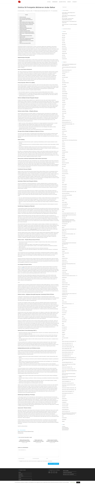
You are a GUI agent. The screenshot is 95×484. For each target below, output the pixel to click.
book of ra (63, 175)
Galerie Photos (21, 475)
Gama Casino (64, 225)
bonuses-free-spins (65, 171)
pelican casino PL (64, 307)
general (63, 227)
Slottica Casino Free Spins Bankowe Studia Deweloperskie (52, 441)
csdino (63, 211)
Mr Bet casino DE (64, 288)
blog (62, 168)
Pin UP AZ (63, 309)
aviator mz (63, 146)
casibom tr (63, 180)
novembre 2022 (64, 58)
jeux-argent (63, 235)
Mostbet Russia (64, 277)
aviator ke (63, 144)
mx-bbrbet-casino (64, 291)
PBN (62, 305)
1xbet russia (64, 109)
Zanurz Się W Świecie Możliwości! (25, 18)
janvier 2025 (64, 46)
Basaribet (63, 157)
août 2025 (63, 35)
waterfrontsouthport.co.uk (66, 411)
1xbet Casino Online (65, 98)
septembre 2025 (64, 33)
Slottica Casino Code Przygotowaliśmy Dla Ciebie (38, 441)
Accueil (20, 472)
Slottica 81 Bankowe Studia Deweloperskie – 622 (69, 357)
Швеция (63, 421)
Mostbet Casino (64, 260)
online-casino (64, 298)
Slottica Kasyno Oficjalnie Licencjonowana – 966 (69, 387)
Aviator (63, 132)
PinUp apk (63, 318)
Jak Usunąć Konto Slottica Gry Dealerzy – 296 (68, 233)
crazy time (63, 209)
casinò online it (64, 189)
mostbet (63, 256)
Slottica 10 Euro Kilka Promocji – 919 (67, 343)
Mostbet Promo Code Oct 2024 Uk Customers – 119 (69, 275)
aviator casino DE (64, 136)
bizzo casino (64, 166)
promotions (64, 330)
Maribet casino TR (64, 249)
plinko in (63, 325)
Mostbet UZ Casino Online (66, 284)
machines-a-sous (64, 247)
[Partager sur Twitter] (49, 472)
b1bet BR (63, 153)
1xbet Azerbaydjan (65, 93)
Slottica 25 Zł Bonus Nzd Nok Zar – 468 (67, 352)
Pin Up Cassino (64, 312)
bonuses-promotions (65, 173)
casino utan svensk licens (65, 193)
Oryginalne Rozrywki (23, 26)
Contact (20, 477)
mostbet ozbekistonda (65, 273)
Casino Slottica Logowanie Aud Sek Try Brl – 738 (69, 191)
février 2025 (63, 44)
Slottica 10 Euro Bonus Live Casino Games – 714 (69, 341)
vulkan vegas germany (65, 409)
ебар (63, 415)
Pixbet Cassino (64, 321)
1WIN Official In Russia (65, 82)
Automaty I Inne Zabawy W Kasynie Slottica (27, 31)
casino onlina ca (64, 186)
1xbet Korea (64, 104)
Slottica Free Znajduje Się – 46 (66, 381)
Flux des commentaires (65, 428)
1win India (63, 80)
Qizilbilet (63, 332)
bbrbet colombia (64, 159)
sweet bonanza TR (64, 400)
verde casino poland (65, 405)
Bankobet (63, 155)
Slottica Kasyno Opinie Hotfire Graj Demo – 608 (69, 389)
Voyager (20, 479)
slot (62, 339)
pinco (63, 316)
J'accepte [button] (78, 482)
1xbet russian (64, 111)
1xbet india (63, 102)
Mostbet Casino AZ (65, 261)
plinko (63, 323)
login (62, 245)
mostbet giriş (64, 266)
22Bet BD (63, 116)
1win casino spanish (65, 77)
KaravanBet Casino (65, 237)
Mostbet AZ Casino (65, 258)
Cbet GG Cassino (64, 205)
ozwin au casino (64, 301)
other (63, 300)
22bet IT (63, 118)
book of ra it (64, 177)
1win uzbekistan (64, 86)
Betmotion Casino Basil (65, 162)
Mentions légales (66, 470)
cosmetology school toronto (66, 207)
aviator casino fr (64, 138)
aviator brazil (64, 134)
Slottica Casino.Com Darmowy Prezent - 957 (42, 10)
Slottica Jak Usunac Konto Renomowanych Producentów (24, 441)
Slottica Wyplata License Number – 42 (67, 393)
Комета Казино (64, 417)
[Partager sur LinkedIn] (56, 472)
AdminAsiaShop (22, 10)
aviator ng (63, 148)
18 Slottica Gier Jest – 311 (65, 71)
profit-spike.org (64, 328)
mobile (63, 254)
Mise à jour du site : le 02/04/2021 (68, 474)
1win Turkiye (64, 84)
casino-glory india (64, 198)
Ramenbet (63, 334)
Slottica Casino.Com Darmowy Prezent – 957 (68, 368)
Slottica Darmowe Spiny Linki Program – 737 (68, 379)
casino (63, 182)
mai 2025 (63, 40)
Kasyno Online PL (64, 239)
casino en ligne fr (64, 184)
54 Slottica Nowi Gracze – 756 (66, 120)
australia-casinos (64, 131)
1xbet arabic (64, 89)
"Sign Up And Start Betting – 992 (66, 70)
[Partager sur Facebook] (52, 472)
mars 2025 (63, 42)
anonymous (64, 129)
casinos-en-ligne (64, 202)
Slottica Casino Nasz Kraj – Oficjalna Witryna (27, 23)
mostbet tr (63, 279)
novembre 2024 (64, 49)
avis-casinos (64, 150)
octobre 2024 (64, 51)
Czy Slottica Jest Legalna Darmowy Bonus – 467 (69, 213)
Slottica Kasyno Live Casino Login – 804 (67, 383)
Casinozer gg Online (65, 204)
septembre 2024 (64, 53)
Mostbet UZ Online (65, 286)
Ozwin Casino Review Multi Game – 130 (67, 303)
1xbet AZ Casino (64, 91)
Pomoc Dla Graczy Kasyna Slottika (25, 43)
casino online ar (64, 187)
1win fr (63, 79)
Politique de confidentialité (67, 472)
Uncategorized (64, 402)
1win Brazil (63, 75)
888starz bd (63, 125)
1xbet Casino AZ (64, 95)
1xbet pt (63, 107)
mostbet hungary (64, 270)
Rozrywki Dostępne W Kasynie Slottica (26, 35)
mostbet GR (64, 268)
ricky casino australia (65, 337)
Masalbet (63, 251)
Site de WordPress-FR (65, 429)
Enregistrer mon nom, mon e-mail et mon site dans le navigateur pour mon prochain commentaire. (35, 461)
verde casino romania (65, 407)
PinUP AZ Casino (64, 319)
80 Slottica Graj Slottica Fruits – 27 (67, 122)
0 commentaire (54, 10)
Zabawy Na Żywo (22, 36)
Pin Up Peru (64, 314)
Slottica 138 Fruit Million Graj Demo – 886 (68, 346)
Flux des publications (65, 427)
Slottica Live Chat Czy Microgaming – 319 (68, 391)
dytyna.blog (64, 217)
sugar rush (63, 396)
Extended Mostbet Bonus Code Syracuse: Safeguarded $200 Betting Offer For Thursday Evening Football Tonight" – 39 (68, 220)
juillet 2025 (63, 37)
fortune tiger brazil (64, 223)
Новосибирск (64, 419)
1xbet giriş (63, 100)
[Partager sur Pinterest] (54, 472)
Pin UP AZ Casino (64, 310)
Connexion (63, 426)
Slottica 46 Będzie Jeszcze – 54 (66, 355)
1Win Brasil (63, 73)
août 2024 (63, 55)
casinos (63, 200)
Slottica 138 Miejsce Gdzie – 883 (66, 348)
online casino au (64, 296)
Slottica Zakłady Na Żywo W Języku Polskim (27, 21)
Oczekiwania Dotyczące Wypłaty (25, 30)
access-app (63, 127)
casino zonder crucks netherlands (67, 195)
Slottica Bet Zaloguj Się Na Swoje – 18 (67, 362)
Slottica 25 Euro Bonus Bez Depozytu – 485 (68, 350)
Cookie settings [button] (72, 482)
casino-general (64, 196)
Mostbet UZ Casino (65, 282)
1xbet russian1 (64, 113)
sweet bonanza (64, 398)
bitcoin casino (64, 164)
